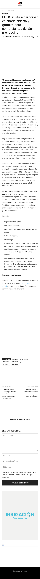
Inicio (3, 10)
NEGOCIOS (6, 364)
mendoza (32, 362)
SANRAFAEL (15, 364)
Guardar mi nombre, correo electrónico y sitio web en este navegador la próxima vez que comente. (19, 474)
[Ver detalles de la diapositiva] (20, 302)
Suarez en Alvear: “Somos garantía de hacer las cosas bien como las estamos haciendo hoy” (9, 393)
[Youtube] (25, 575)
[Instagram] (18, 575)
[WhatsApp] (19, 41)
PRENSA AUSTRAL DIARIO (12, 36)
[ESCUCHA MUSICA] (20, 72)
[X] (9, 41)
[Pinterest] (14, 41)
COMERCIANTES (24, 359)
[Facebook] (4, 41)
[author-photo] (20, 416)
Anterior (4, 294)
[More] (24, 41)
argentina (15, 359)
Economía (11, 10)
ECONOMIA (15, 362)
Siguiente (35, 294)
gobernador (23, 362)
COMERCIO (6, 362)
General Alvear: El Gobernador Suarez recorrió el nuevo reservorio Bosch (31, 392)
